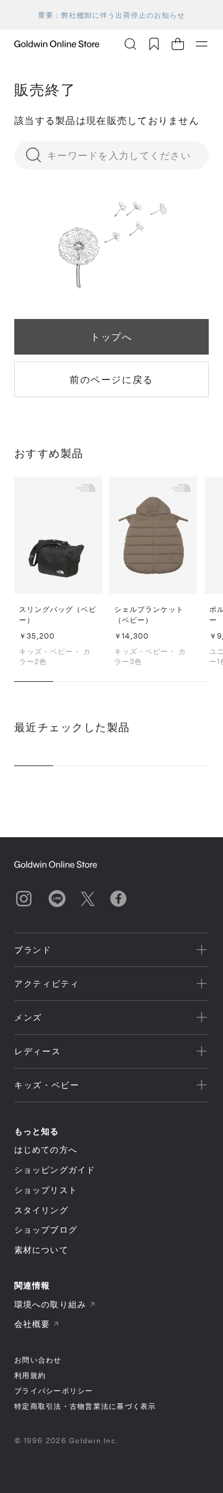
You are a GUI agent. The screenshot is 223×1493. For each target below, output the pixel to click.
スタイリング (41, 1210)
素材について (41, 1249)
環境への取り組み (50, 1304)
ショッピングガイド (54, 1169)
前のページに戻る (111, 379)
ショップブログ (45, 1229)
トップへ (111, 336)
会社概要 (32, 1323)
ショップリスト (45, 1189)
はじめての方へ (45, 1149)
